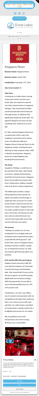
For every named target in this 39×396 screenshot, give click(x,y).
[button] (37, 2)
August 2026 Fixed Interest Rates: (19, 5)
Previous (8, 341)
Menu (20, 32)
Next (12, 341)
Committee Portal (19, 18)
